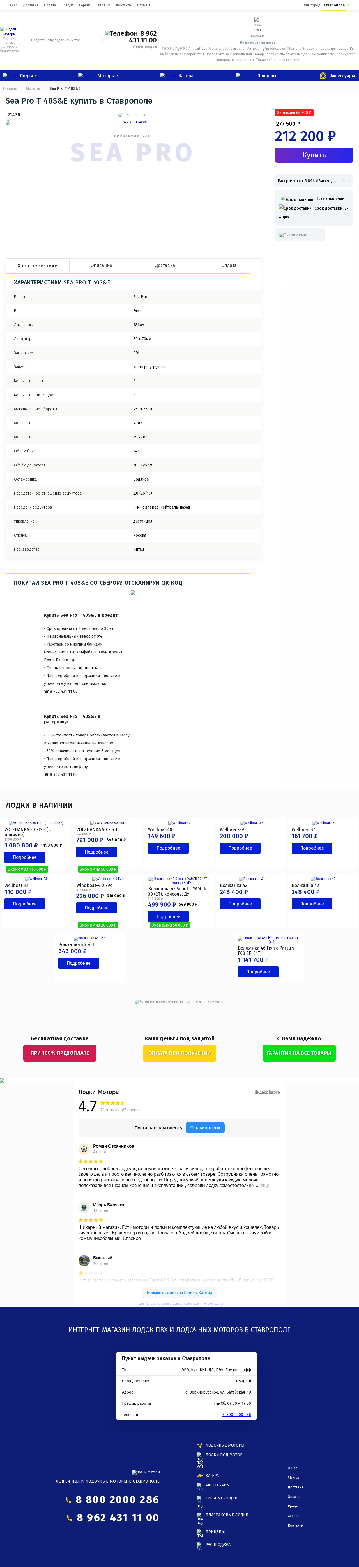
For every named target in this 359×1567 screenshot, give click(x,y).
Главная (10, 88)
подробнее (341, 181)
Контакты (124, 5)
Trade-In (103, 5)
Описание (101, 265)
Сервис (85, 5)
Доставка (30, 5)
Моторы (33, 88)
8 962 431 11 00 (143, 36)
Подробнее (25, 857)
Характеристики (37, 266)
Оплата (50, 5)
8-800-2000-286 (236, 1414)
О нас (12, 5)
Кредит (67, 5)
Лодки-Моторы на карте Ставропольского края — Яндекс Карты (180, 1303)
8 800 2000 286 (118, 1499)
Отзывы (143, 5)
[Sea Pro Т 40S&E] (133, 122)
